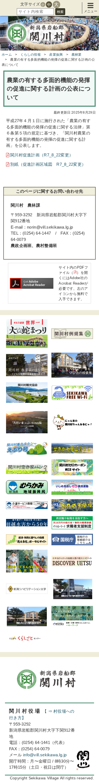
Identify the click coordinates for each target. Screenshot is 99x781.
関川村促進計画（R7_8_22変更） (41, 155)
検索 (60, 12)
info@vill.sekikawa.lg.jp (45, 754)
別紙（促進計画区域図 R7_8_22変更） (48, 164)
